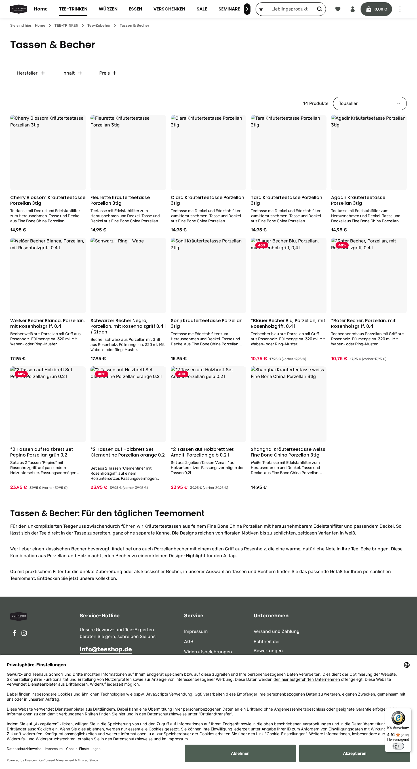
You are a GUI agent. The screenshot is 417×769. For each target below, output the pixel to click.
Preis (104, 73)
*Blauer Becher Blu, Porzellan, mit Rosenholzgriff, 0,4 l (288, 323)
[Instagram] (24, 634)
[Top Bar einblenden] (400, 9)
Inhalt (68, 73)
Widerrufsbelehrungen (208, 651)
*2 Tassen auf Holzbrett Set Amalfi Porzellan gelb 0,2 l (202, 452)
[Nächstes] (247, 9)
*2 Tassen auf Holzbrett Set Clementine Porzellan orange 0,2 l (127, 455)
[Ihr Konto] (352, 9)
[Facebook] (15, 634)
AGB (188, 641)
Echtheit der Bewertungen (268, 646)
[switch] (398, 746)
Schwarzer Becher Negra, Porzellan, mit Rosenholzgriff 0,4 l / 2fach (128, 326)
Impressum (196, 631)
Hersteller (27, 73)
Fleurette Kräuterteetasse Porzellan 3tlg (120, 200)
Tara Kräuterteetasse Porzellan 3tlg (286, 200)
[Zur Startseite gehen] (18, 9)
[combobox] (290, 9)
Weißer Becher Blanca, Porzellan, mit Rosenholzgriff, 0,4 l (47, 323)
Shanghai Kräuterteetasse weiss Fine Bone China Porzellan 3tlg (288, 452)
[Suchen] (320, 9)
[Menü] (408, 711)
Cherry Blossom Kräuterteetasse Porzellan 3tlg (47, 200)
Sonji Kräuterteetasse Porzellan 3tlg (207, 323)
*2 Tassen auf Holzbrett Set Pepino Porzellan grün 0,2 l (41, 452)
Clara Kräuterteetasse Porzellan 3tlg (207, 200)
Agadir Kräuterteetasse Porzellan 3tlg (358, 200)
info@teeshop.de (106, 649)
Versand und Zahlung (277, 631)
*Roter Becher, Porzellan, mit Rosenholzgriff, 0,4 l (363, 323)
